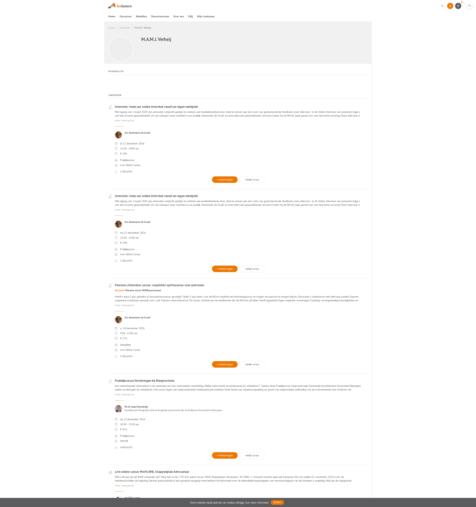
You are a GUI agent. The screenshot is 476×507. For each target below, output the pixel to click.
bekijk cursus (252, 179)
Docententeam (160, 16)
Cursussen (126, 16)
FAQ (190, 16)
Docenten (125, 27)
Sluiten (277, 502)
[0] (458, 5)
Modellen (141, 16)
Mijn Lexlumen (206, 16)
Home (111, 16)
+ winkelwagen (225, 179)
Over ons (178, 16)
